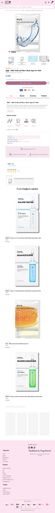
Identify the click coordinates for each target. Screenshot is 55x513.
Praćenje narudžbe (7, 468)
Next (48, 61)
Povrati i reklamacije (7, 475)
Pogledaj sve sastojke (11, 129)
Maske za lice (19, 10)
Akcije (4, 453)
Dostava (4, 473)
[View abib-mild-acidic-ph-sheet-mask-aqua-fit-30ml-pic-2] (33, 61)
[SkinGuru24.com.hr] (8, 2)
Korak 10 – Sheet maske (23, 141)
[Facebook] (32, 448)
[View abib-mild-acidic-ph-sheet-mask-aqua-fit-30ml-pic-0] (11, 61)
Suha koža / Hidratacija (34, 137)
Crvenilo (17, 137)
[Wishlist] (49, 2)
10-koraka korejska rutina (8, 479)
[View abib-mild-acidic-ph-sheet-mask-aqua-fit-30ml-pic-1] (22, 61)
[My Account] (46, 2)
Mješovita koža (22, 136)
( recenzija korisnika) (15, 68)
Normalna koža (29, 136)
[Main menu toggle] (2, 2)
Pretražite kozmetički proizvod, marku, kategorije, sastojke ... (17, 7)
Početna (7, 10)
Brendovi (4, 459)
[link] (7, 504)
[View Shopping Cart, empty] (52, 2)
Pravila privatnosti (6, 492)
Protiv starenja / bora (24, 137)
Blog (3, 472)
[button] (48, 82)
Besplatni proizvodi (7, 477)
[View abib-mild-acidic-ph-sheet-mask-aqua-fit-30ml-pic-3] (44, 61)
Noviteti (4, 455)
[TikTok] (34, 448)
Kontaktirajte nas (6, 481)
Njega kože (12, 10)
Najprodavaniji (6, 457)
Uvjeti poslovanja (6, 493)
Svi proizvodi (5, 461)
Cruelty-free (21, 139)
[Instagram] (29, 448)
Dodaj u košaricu (27, 83)
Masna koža (15, 136)
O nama (4, 490)
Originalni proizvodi (7, 488)
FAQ (3, 470)
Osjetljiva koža (36, 136)
